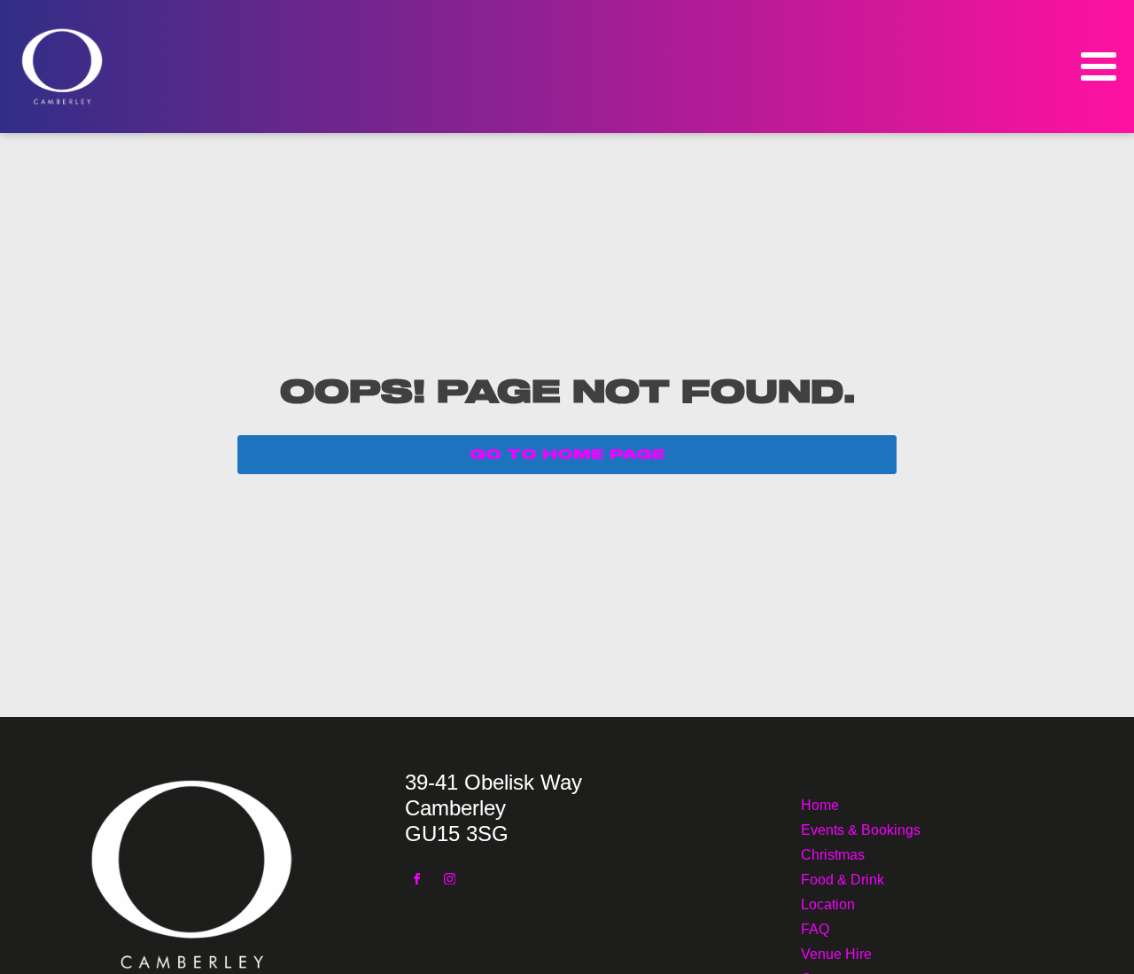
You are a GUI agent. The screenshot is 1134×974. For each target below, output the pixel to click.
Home (820, 803)
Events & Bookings (860, 828)
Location (828, 902)
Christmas (833, 853)
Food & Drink (842, 878)
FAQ (815, 927)
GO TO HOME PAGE (567, 455)
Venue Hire (836, 952)
